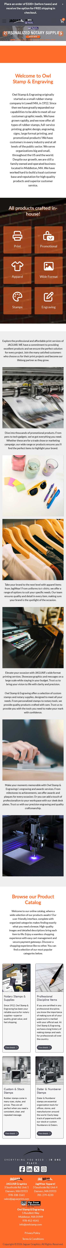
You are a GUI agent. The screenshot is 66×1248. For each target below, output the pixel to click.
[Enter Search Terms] (54, 21)
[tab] (12, 40)
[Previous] (5, 34)
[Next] (61, 34)
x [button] (62, 4)
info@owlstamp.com (30, 1224)
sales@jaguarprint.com (16, 1198)
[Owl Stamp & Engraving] (21, 21)
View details (10, 1047)
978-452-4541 (30, 1220)
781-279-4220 (45, 1195)
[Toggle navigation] (4, 21)
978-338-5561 (16, 1195)
